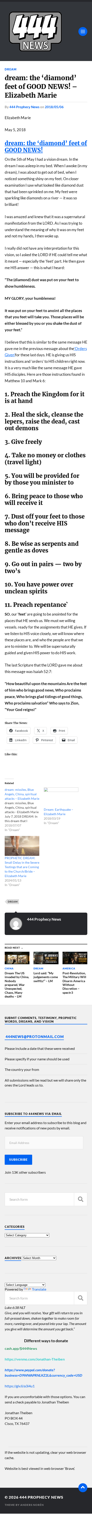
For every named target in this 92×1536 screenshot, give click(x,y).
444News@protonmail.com (35, 1036)
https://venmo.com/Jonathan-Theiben (35, 1359)
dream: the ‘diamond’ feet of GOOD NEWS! (46, 147)
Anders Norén (32, 1504)
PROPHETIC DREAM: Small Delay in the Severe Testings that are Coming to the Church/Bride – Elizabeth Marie (22, 867)
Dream (11, 69)
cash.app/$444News (21, 1348)
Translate (39, 1289)
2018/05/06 (54, 107)
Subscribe (18, 1159)
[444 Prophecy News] (46, 31)
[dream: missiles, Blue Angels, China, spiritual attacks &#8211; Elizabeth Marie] (24, 809)
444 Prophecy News (24, 107)
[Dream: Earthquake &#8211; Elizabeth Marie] (61, 797)
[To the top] (82, 1487)
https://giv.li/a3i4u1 (20, 1386)
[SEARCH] (80, 1199)
